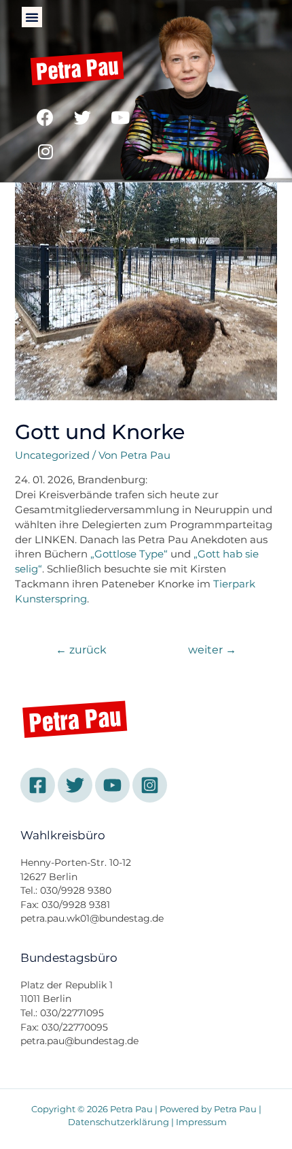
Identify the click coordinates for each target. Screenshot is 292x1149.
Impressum (201, 1122)
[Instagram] (45, 152)
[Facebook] (45, 118)
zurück (81, 649)
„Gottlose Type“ (129, 554)
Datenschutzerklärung (118, 1122)
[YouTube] (112, 785)
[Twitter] (83, 118)
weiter (212, 649)
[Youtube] (120, 118)
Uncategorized (52, 455)
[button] (32, 17)
